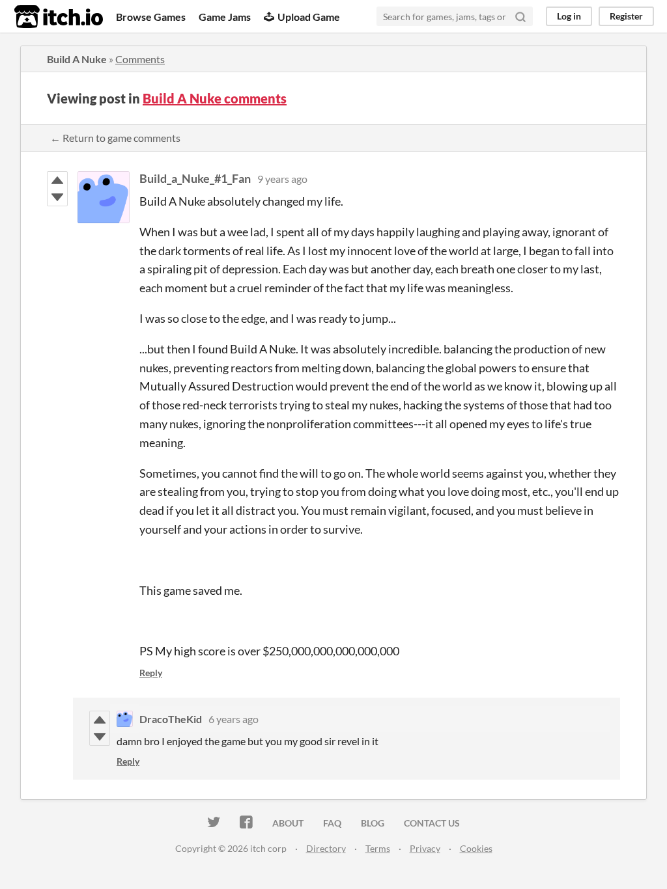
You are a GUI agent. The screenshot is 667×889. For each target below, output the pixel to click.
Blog (372, 822)
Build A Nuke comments (215, 98)
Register (626, 15)
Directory (326, 848)
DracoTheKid (170, 719)
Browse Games (151, 16)
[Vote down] (57, 197)
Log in (569, 15)
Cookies (476, 848)
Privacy (425, 848)
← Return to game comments (115, 137)
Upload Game (308, 16)
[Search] (520, 16)
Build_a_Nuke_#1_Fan (195, 178)
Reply (150, 672)
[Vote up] (57, 180)
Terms (377, 848)
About (288, 822)
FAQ (332, 822)
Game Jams (225, 16)
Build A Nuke (77, 59)
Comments (140, 59)
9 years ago (282, 178)
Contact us (432, 822)
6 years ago (233, 719)
